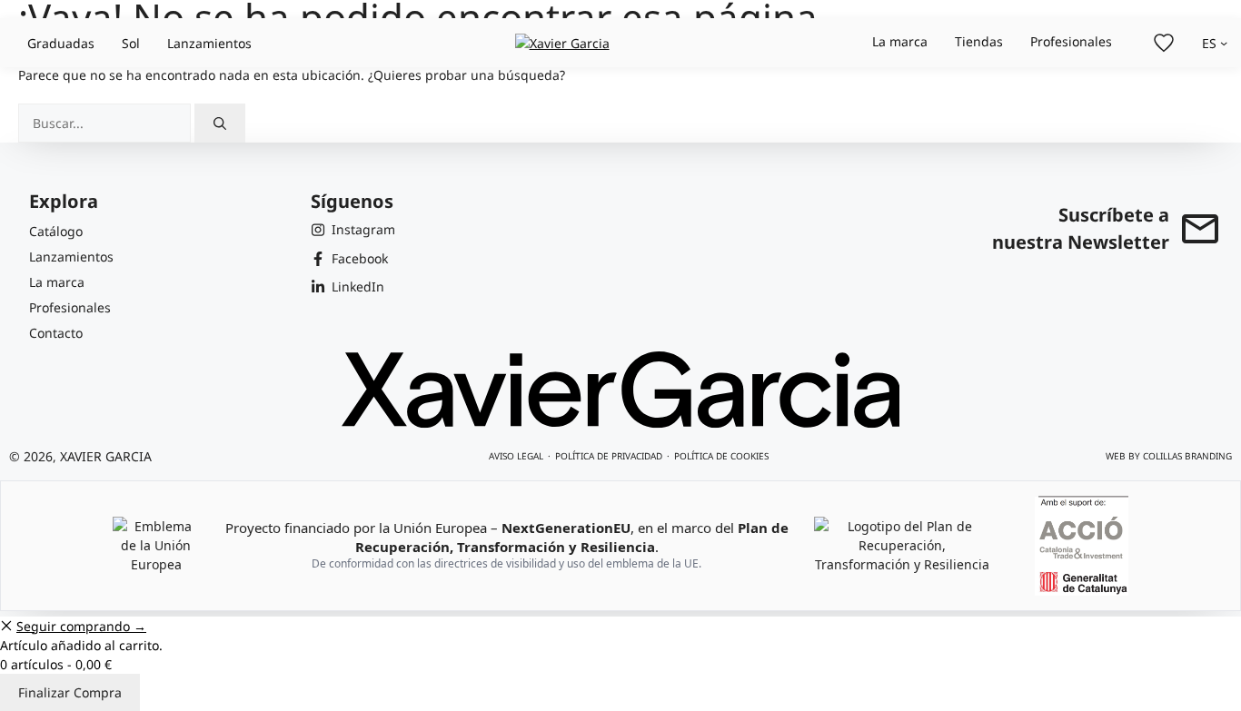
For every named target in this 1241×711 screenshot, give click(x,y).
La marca (900, 41)
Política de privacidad (608, 455)
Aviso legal (516, 455)
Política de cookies (721, 455)
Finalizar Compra (70, 692)
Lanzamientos (209, 43)
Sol (131, 43)
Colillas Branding (1187, 455)
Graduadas (60, 43)
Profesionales (1071, 41)
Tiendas (979, 41)
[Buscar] (219, 123)
